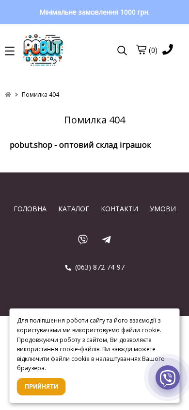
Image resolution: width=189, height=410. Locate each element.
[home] (8, 94)
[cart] (141, 49)
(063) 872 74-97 (99, 267)
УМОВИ (163, 208)
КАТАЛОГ (73, 208)
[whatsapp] (82, 239)
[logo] (66, 51)
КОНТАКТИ (119, 208)
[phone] (168, 50)
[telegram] (106, 239)
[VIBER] (168, 378)
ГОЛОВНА (30, 208)
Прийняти (41, 386)
